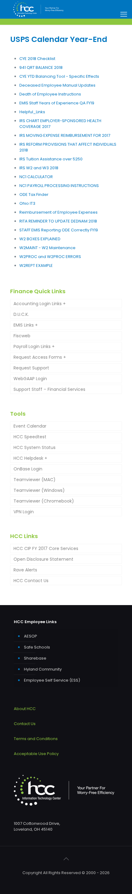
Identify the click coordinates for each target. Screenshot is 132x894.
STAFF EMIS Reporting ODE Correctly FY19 (58, 230)
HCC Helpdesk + (30, 458)
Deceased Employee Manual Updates (57, 85)
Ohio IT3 (27, 203)
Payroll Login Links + (34, 346)
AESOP (30, 636)
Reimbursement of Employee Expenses (58, 212)
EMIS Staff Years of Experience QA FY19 (56, 103)
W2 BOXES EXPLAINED (39, 239)
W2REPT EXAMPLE (36, 265)
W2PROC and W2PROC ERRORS (50, 257)
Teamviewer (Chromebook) (44, 501)
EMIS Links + (26, 325)
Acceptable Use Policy (36, 754)
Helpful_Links (32, 112)
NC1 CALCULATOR (36, 177)
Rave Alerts (25, 570)
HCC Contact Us (31, 581)
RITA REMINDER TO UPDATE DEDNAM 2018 (58, 221)
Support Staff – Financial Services (49, 389)
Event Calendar (30, 426)
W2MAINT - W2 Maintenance (47, 248)
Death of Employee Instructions (50, 94)
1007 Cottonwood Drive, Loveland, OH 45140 (37, 826)
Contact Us (25, 724)
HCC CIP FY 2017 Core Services (46, 548)
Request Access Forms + (40, 357)
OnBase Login (28, 469)
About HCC (25, 709)
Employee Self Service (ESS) (52, 680)
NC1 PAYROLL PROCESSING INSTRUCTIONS (59, 186)
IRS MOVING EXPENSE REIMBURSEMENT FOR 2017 (64, 135)
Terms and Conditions (36, 739)
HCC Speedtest (30, 437)
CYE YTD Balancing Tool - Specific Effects (59, 76)
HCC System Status (35, 447)
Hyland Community (43, 669)
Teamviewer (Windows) (39, 490)
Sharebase (35, 658)
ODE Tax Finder (34, 194)
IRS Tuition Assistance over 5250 (51, 159)
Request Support (31, 368)
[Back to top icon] (66, 858)
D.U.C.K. (21, 314)
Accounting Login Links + (40, 304)
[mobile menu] (123, 14)
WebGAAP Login (30, 379)
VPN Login (24, 512)
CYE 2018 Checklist (37, 59)
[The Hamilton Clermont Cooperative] (38, 9)
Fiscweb (22, 336)
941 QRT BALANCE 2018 (41, 67)
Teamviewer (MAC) (35, 480)
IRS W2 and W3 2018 (38, 168)
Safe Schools (37, 647)
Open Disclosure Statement (43, 559)
